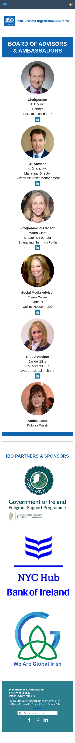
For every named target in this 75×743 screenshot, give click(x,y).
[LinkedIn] (45, 719)
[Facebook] (29, 719)
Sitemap (37, 707)
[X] (37, 719)
